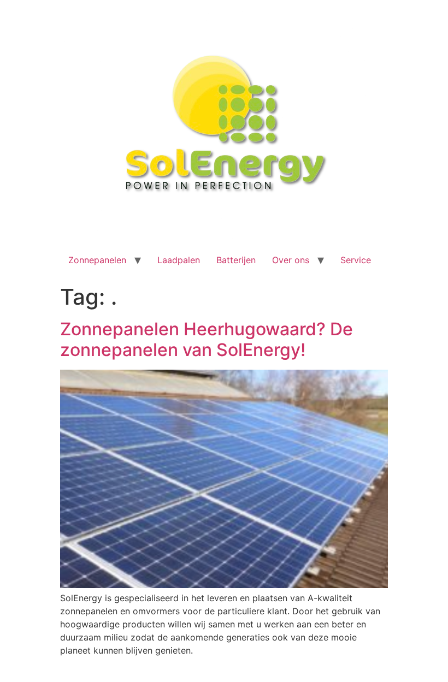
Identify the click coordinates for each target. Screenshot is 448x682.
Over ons (290, 259)
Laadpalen (178, 259)
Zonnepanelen (97, 259)
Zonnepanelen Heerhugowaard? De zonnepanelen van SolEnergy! (206, 339)
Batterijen (236, 259)
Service (355, 259)
